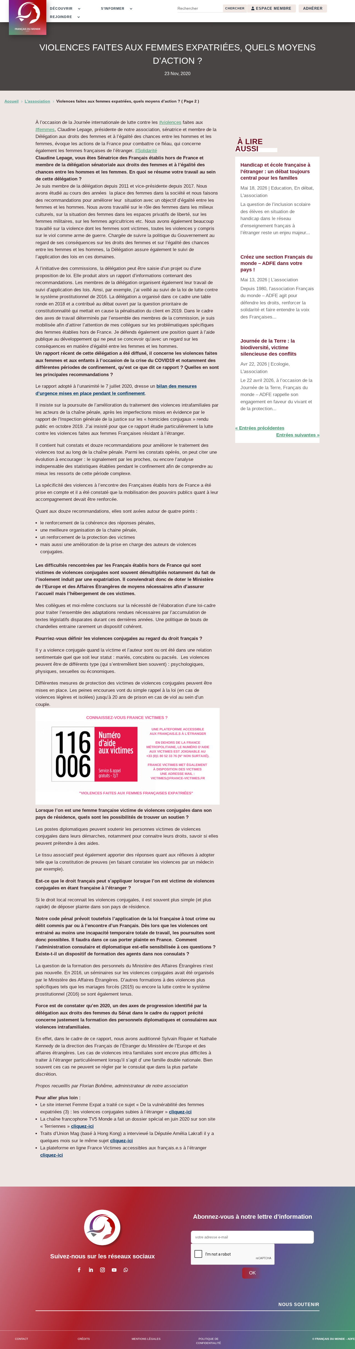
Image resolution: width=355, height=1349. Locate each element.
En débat (303, 188)
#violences (170, 122)
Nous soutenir (299, 1304)
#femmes (45, 129)
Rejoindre (61, 17)
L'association (253, 195)
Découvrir (61, 9)
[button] (128, 757)
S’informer (113, 9)
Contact (21, 1338)
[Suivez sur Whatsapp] (126, 1270)
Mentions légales (146, 1338)
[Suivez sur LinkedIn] (91, 1270)
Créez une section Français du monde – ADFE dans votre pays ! (276, 263)
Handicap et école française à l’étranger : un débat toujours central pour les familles (275, 171)
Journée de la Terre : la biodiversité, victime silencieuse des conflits (268, 347)
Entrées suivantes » (298, 435)
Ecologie (279, 364)
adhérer (313, 8)
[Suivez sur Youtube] (114, 1270)
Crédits (84, 1338)
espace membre (273, 8)
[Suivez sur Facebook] (79, 1270)
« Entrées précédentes (259, 428)
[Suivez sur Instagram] (102, 1270)
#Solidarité (146, 150)
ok (252, 1273)
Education (281, 188)
